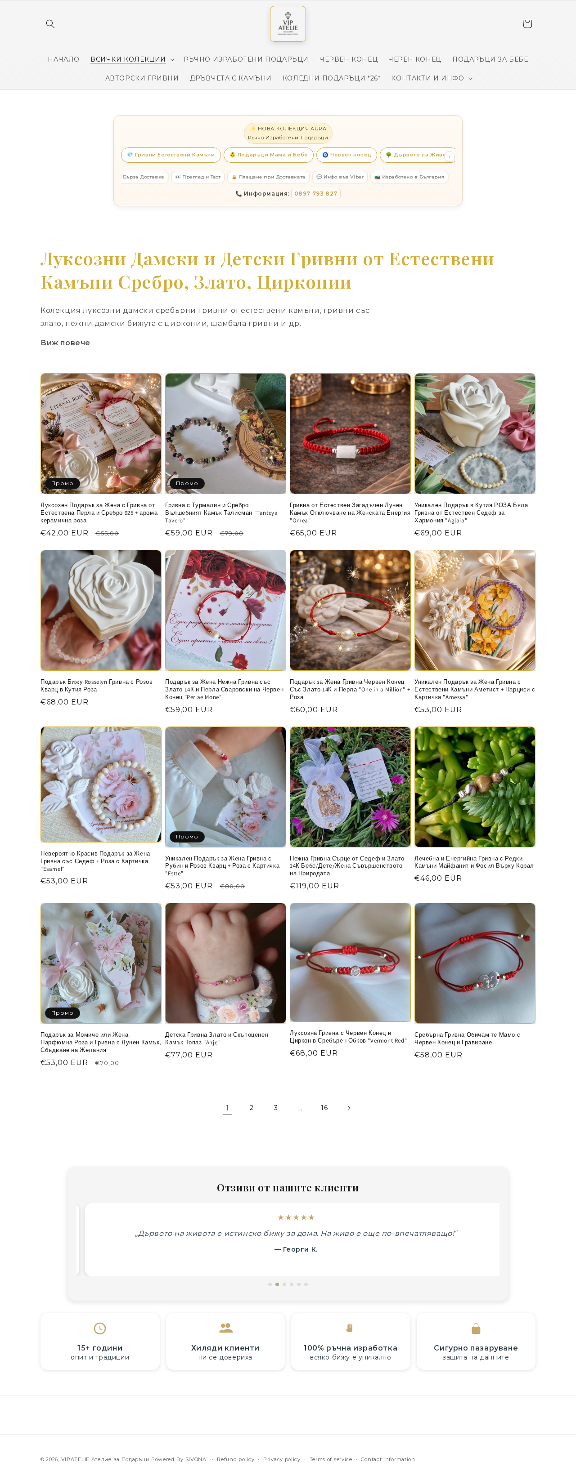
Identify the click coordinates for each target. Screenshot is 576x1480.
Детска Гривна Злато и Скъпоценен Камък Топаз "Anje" (216, 1038)
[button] (50, 24)
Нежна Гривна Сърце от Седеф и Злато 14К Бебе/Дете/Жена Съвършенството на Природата (347, 866)
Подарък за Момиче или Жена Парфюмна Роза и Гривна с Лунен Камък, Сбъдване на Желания (100, 1042)
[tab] (270, 1284)
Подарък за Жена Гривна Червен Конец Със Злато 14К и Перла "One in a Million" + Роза (350, 689)
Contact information (388, 1459)
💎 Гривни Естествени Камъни (171, 155)
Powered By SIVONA (179, 1459)
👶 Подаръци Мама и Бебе (269, 155)
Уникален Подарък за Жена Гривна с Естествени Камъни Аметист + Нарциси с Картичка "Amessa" (474, 689)
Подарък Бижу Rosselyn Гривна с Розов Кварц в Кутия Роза (96, 685)
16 (324, 1108)
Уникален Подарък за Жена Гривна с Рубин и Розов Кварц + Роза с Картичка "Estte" (222, 866)
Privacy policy (282, 1459)
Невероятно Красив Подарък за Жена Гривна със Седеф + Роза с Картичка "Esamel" (95, 861)
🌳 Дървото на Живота (419, 155)
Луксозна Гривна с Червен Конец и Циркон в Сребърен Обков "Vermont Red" (348, 1037)
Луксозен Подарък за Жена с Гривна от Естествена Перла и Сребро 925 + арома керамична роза (99, 513)
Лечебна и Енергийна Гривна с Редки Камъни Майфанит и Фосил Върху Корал (474, 862)
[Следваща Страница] (349, 1108)
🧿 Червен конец (346, 155)
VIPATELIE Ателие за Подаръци (105, 1459)
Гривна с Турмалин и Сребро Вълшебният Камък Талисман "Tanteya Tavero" (221, 513)
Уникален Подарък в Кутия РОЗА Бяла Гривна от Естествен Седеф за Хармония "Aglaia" (471, 513)
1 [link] (227, 1108)
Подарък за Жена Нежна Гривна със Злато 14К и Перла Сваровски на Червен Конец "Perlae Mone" (224, 689)
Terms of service (331, 1459)
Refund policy (235, 1459)
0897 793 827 (316, 193)
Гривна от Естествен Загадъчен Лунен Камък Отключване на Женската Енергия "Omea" (350, 513)
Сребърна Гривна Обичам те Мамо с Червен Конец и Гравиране (467, 1038)
